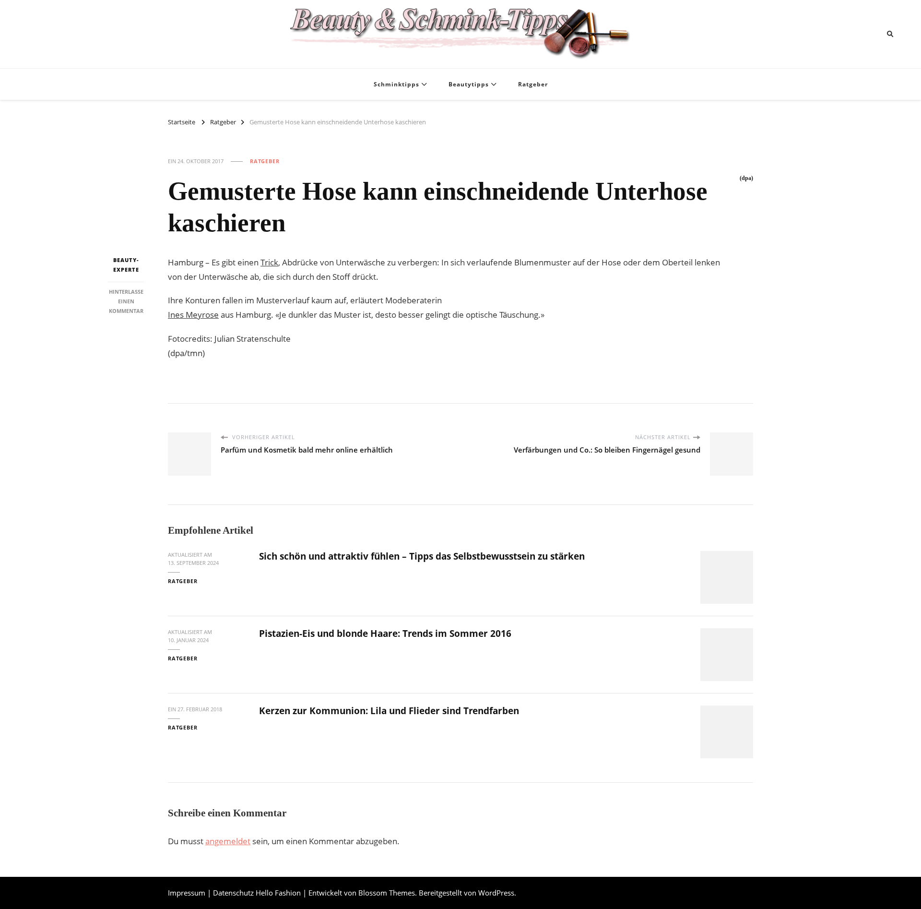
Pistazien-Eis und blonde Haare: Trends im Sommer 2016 (385, 633)
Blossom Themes (386, 892)
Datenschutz (233, 892)
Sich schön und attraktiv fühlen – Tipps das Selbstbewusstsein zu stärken (422, 556)
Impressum (186, 892)
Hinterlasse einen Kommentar (126, 300)
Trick (269, 262)
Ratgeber (533, 84)
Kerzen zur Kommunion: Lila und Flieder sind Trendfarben (389, 711)
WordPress (496, 892)
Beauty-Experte (126, 264)
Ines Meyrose (193, 314)
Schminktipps (396, 84)
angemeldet (227, 841)
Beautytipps (469, 84)
